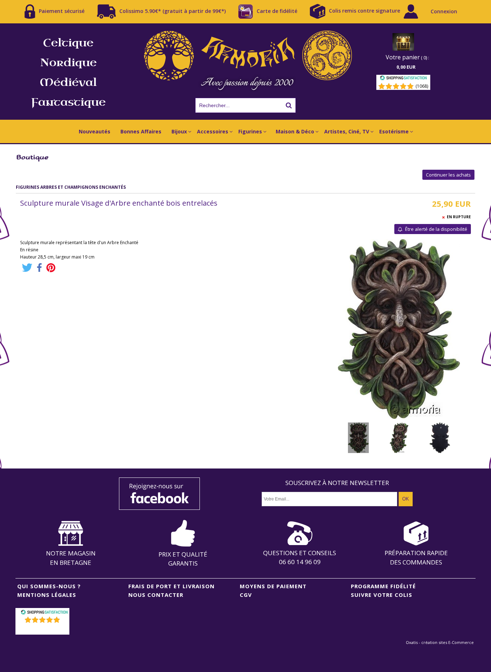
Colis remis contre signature (364, 10)
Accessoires (212, 131)
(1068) (422, 86)
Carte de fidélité (277, 10)
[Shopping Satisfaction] (403, 79)
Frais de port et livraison (171, 586)
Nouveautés (94, 131)
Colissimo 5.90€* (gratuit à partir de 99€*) (172, 10)
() (43, 629)
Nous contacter (155, 594)
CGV (246, 594)
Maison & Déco (295, 131)
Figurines (250, 131)
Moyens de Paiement (273, 586)
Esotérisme (394, 131)
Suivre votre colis (381, 594)
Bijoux (179, 131)
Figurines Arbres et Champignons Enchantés (71, 187)
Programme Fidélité (383, 586)
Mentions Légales (46, 594)
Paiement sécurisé (61, 10)
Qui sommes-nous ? (49, 586)
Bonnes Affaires (140, 131)
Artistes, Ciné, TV (346, 131)
